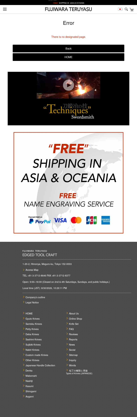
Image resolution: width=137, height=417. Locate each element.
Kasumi (29, 386)
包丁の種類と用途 (78, 370)
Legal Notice (32, 302)
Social (72, 349)
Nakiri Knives (32, 349)
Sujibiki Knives (33, 344)
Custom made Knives (37, 355)
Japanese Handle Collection (40, 365)
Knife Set (74, 323)
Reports (73, 339)
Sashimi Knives (34, 339)
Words (72, 365)
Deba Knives (32, 334)
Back (68, 48)
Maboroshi (31, 375)
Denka (29, 370)
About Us (74, 313)
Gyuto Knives (33, 318)
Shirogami (31, 391)
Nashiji (29, 381)
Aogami (30, 396)
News (72, 344)
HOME (68, 57)
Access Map (32, 270)
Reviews (73, 334)
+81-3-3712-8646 (37, 275)
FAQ (71, 329)
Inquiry (72, 360)
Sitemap (73, 355)
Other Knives (32, 360)
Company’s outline (35, 297)
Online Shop (75, 318)
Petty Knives (32, 329)
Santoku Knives (34, 323)
